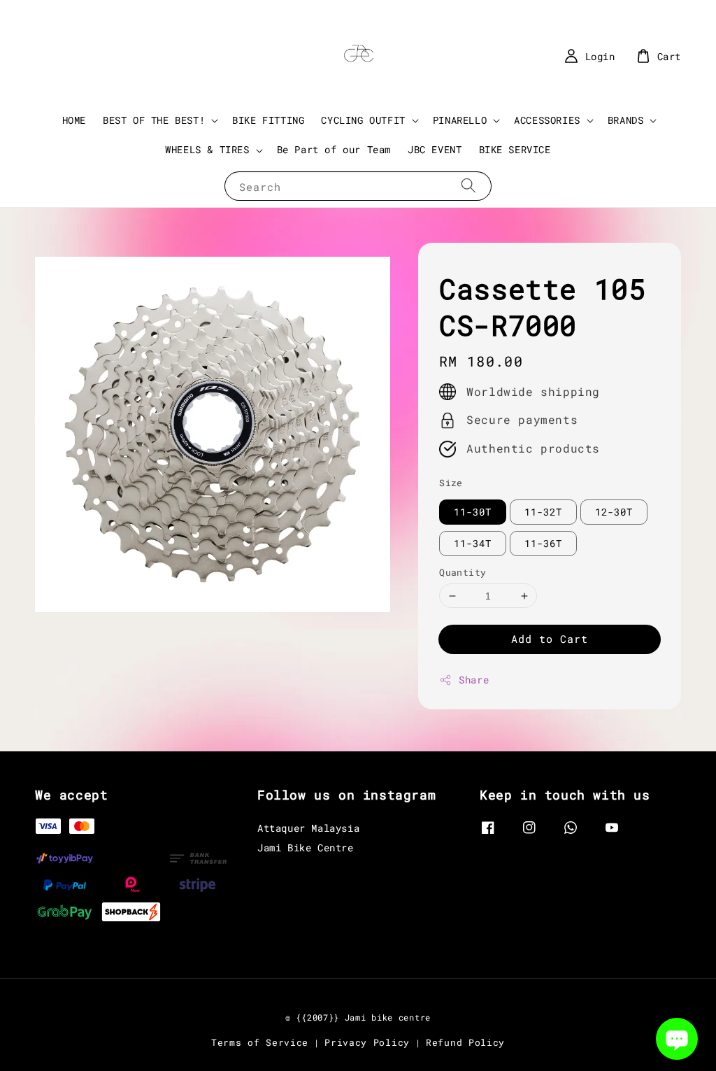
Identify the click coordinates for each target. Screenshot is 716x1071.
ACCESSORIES (547, 120)
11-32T (543, 511)
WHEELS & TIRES (207, 149)
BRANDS (626, 120)
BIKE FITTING (268, 120)
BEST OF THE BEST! (154, 120)
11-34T (473, 543)
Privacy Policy (367, 1042)
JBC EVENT (434, 149)
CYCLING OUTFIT (363, 120)
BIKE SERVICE (515, 149)
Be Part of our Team (334, 149)
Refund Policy (465, 1042)
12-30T (614, 511)
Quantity (462, 572)
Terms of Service (259, 1042)
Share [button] (474, 679)
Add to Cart (549, 639)
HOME (74, 120)
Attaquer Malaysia (308, 828)
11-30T (473, 511)
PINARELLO (460, 120)
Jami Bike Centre (305, 847)
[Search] (468, 185)
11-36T (543, 543)
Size (451, 482)
